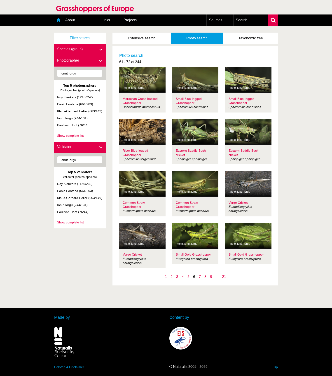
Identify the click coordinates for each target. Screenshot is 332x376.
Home (58, 20)
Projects (130, 20)
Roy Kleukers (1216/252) (75, 97)
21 (224, 277)
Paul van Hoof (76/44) (73, 125)
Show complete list (70, 135)
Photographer (68, 60)
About (70, 20)
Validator (64, 147)
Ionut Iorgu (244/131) (72, 118)
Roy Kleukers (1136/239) (75, 183)
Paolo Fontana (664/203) (75, 104)
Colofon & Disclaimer (69, 367)
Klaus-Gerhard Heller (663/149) (79, 111)
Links (105, 20)
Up (276, 367)
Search (241, 20)
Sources (215, 20)
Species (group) (70, 49)
